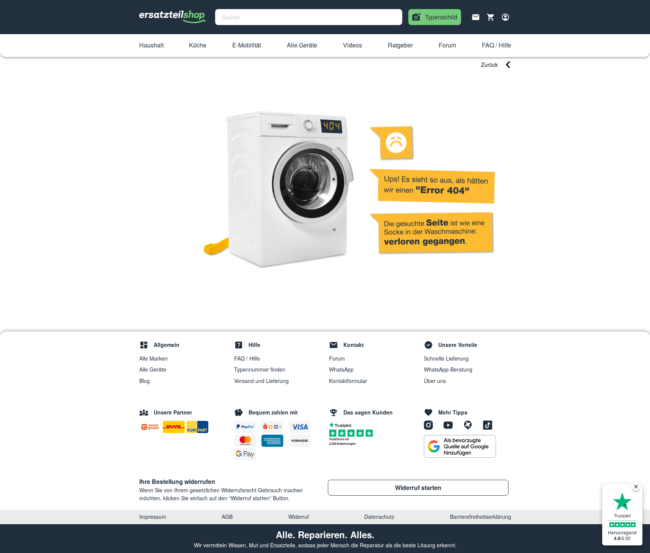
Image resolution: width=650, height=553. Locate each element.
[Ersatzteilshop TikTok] (489, 425)
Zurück (489, 64)
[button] (151, 45)
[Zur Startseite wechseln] (172, 17)
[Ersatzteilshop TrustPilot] (342, 424)
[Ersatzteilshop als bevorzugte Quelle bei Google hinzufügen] (460, 446)
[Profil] (505, 17)
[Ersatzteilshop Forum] (470, 425)
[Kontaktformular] (476, 16)
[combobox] (308, 17)
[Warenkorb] (490, 17)
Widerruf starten (418, 487)
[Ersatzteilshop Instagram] (431, 425)
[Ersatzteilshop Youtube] (451, 425)
